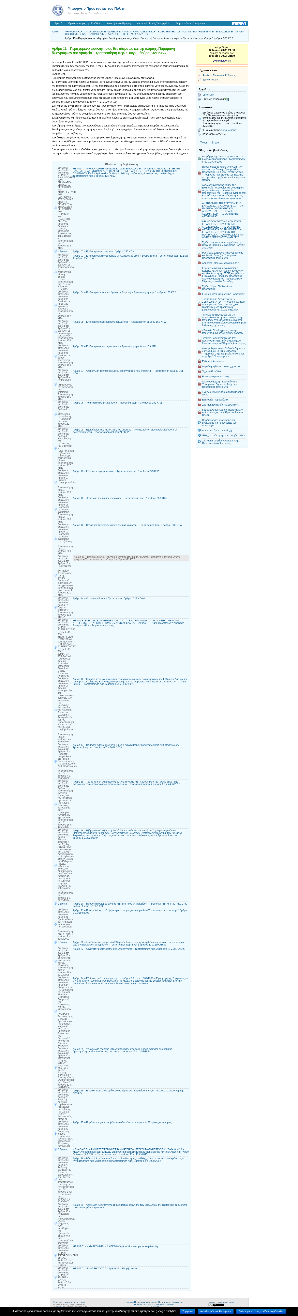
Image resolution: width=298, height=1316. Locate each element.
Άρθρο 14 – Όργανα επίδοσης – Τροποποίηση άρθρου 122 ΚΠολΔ (109, 598)
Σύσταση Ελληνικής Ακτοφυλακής (220, 404)
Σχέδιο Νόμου (210, 79)
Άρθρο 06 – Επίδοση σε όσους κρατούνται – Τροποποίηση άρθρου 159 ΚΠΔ (115, 346)
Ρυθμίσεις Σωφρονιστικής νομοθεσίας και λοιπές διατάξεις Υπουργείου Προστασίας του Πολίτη (222, 255)
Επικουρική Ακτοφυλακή (215, 376)
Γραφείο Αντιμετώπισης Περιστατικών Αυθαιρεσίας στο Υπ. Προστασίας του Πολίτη (222, 412)
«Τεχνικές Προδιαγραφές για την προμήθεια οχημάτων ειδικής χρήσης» (223, 331)
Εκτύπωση (208, 94)
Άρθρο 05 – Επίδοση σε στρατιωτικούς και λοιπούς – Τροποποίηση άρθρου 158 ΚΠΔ (119, 322)
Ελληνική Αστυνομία (213, 361)
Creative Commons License (221, 1302)
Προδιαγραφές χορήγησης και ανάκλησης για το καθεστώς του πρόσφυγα (219, 423)
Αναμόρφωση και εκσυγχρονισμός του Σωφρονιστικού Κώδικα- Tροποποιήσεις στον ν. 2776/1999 (223, 159)
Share (215, 142)
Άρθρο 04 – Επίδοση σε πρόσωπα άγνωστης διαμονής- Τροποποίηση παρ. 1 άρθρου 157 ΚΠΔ (124, 292)
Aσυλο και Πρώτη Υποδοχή (217, 430)
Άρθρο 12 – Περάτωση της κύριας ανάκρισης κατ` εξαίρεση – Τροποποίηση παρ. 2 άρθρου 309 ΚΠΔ (127, 525)
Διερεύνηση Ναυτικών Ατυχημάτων (221, 366)
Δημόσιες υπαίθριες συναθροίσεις (220, 263)
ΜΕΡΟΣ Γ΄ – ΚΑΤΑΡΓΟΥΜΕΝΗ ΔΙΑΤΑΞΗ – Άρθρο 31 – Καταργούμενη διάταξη (115, 1246)
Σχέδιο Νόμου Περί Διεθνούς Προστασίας (217, 287)
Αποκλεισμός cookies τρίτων (215, 1311)
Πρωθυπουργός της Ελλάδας (84, 23)
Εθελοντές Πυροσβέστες (215, 399)
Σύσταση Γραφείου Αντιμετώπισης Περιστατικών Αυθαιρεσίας (220, 441)
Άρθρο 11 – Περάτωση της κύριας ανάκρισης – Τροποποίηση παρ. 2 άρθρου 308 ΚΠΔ (120, 498)
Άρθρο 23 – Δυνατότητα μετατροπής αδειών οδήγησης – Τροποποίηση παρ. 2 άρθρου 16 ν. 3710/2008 (129, 949)
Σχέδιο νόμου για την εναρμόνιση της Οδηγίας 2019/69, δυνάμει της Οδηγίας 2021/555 (223, 245)
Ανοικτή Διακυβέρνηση (118, 23)
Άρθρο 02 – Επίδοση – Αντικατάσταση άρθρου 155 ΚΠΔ (103, 251)
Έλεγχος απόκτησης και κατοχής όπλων (223, 435)
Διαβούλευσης (228, 130)
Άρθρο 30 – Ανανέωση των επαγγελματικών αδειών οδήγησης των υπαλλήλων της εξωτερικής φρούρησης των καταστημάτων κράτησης (130, 1206)
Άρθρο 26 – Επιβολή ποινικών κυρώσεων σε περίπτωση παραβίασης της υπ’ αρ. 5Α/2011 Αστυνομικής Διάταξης (128, 1091)
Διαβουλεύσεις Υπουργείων (190, 23)
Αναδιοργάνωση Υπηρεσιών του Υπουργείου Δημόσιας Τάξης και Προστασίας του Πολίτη (219, 384)
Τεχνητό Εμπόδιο (211, 371)
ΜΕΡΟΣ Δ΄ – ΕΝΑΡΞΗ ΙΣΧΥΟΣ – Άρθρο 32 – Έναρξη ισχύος (105, 1268)
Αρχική (58, 23)
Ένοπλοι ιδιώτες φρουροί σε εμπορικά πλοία (222, 393)
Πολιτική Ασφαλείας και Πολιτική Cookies (154, 1304)
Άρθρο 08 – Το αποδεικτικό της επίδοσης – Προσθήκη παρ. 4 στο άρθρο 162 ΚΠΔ (117, 403)
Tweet (203, 142)
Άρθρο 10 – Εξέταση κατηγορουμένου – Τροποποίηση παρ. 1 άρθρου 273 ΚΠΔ (116, 471)
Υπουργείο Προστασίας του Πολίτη (96, 8)
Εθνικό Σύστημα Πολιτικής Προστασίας (223, 294)
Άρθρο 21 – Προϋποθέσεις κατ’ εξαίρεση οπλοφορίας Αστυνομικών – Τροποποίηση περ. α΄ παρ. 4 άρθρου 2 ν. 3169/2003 (130, 911)
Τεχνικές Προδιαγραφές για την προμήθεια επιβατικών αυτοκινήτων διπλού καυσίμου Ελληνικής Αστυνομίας (224, 341)
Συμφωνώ (187, 1311)
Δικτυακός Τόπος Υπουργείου (153, 23)
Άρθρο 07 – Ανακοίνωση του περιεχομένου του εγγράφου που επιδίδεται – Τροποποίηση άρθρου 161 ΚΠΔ (128, 372)
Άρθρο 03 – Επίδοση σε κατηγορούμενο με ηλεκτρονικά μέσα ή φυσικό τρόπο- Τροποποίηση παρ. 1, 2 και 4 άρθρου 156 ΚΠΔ (130, 257)
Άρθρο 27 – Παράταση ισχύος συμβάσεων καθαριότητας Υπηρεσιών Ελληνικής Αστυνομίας (122, 1122)
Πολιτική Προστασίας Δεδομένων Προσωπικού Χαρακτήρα (153, 1302)
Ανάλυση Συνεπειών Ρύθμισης (219, 75)
